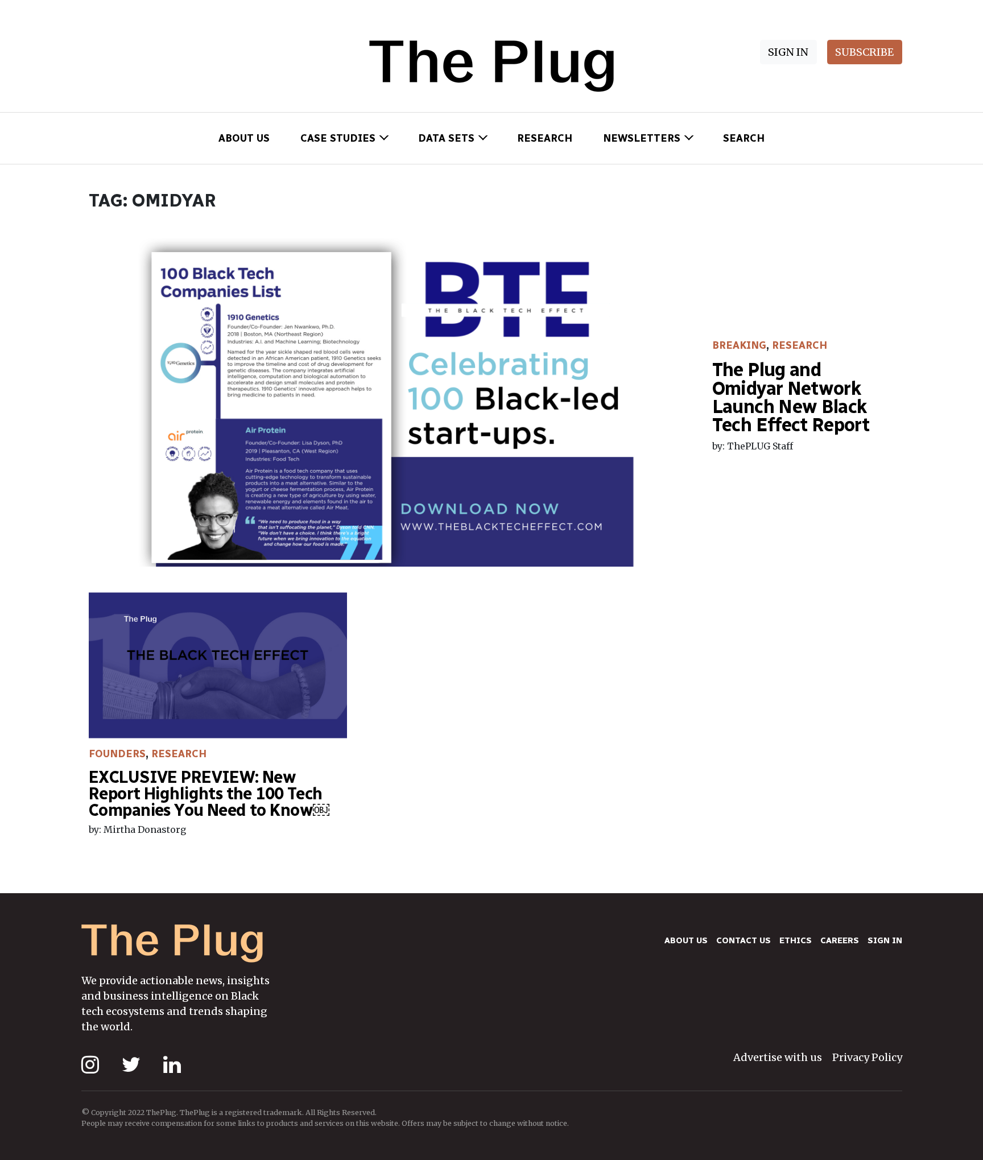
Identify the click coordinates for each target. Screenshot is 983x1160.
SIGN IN (788, 52)
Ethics (795, 940)
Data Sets (446, 138)
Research (544, 138)
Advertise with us (777, 1057)
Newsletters (641, 138)
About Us (244, 138)
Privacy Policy (867, 1057)
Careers (839, 940)
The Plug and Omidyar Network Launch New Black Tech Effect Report (790, 397)
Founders (117, 754)
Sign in (885, 940)
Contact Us (743, 940)
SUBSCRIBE (864, 52)
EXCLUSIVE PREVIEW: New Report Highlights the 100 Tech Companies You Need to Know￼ (209, 793)
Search (744, 138)
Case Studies (337, 138)
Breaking (739, 345)
